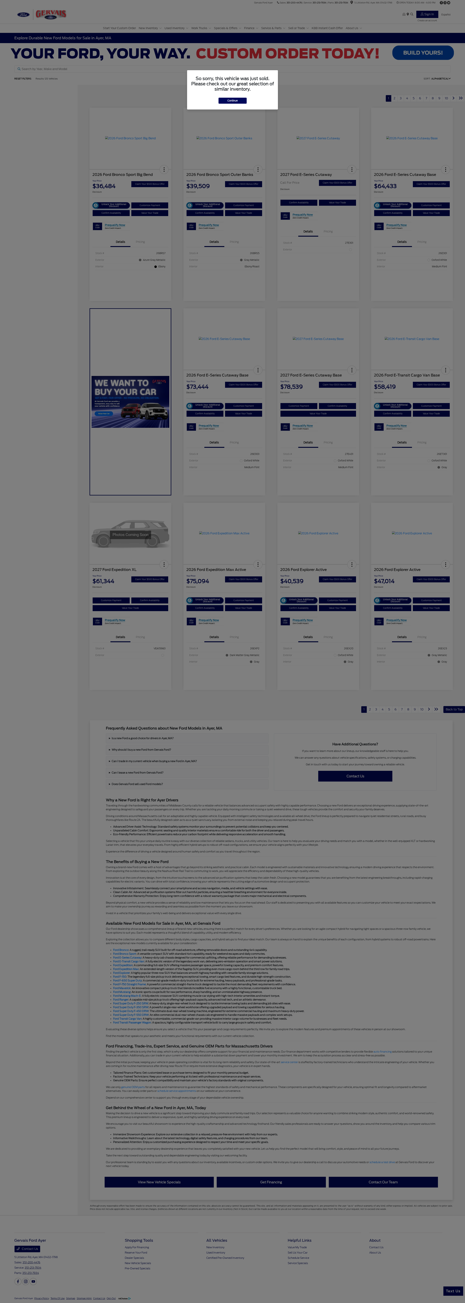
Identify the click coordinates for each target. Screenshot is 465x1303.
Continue (232, 100)
